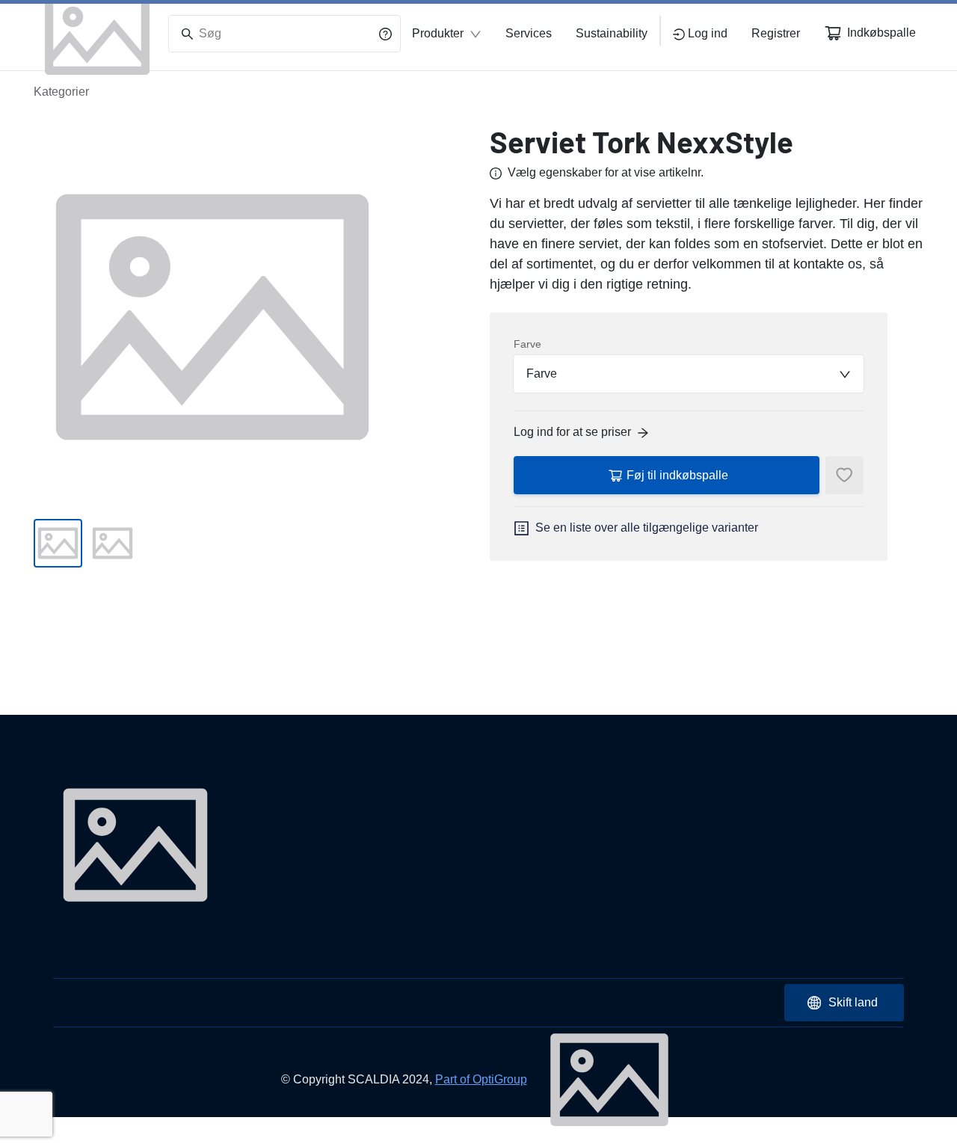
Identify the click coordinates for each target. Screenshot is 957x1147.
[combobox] (689, 374)
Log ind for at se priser (572, 431)
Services (528, 33)
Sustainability (611, 33)
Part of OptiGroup (481, 1079)
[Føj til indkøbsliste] (844, 475)
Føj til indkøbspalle (677, 475)
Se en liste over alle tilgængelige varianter (646, 527)
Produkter (438, 33)
